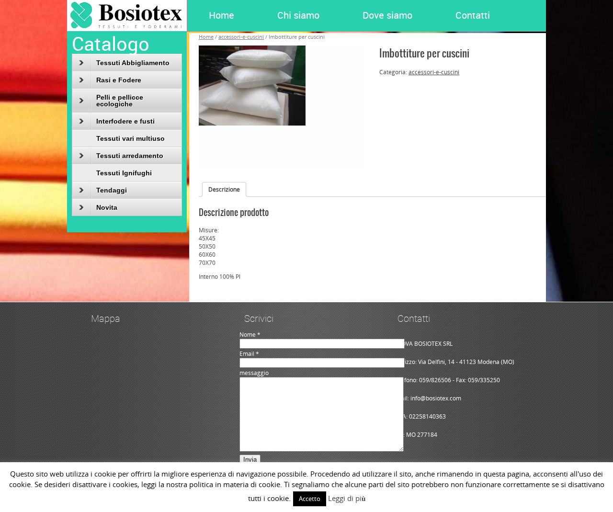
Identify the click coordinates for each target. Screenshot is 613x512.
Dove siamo (387, 15)
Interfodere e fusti (125, 121)
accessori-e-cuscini (434, 72)
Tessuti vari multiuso (130, 138)
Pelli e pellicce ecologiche (119, 100)
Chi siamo (298, 15)
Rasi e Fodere (118, 80)
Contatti (472, 15)
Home (221, 15)
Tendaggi (111, 190)
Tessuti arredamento (129, 155)
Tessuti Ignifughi (124, 173)
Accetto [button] (309, 498)
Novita (106, 207)
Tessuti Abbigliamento (133, 63)
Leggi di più (346, 498)
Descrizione (224, 189)
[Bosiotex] (127, 29)
